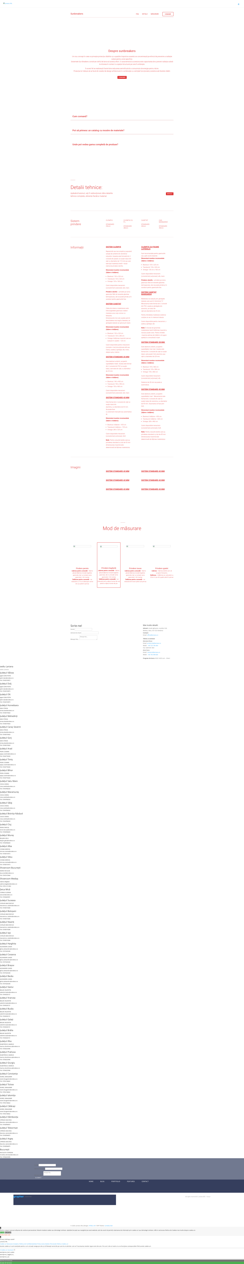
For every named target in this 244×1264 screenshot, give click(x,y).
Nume (72, 629)
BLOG (102, 1181)
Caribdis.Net (109, 1226)
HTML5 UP (92, 1226)
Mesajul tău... (75, 639)
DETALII (144, 14)
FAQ (137, 14)
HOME (91, 1181)
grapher (18, 1196)
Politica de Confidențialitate (28, 1244)
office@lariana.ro (152, 635)
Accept (2, 1232)
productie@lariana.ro (154, 643)
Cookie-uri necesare (7, 1250)
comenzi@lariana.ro (153, 652)
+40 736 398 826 (153, 655)
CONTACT (145, 1181)
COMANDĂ (122, 77)
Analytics (16, 1244)
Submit (74, 642)
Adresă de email (76, 633)
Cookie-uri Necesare (6, 1244)
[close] (0, 1237)
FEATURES (131, 1181)
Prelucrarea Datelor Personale (47, 1244)
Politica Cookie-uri (63, 1244)
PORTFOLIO (115, 1181)
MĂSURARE (155, 14)
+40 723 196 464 (153, 645)
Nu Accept (8, 1232)
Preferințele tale (5, 1235)
